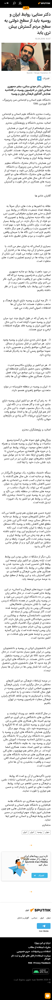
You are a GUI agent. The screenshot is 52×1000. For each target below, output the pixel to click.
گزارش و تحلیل (23, 918)
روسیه (39, 832)
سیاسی (34, 918)
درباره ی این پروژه (43, 943)
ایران (32, 832)
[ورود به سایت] (20, 3)
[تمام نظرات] (48, 996)
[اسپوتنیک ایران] (44, 5)
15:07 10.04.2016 (43, 39)
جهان (47, 832)
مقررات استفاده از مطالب (39, 947)
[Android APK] (41, 971)
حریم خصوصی (23, 952)
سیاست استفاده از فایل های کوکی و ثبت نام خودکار (31, 957)
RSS (30, 963)
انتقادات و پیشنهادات (41, 951)
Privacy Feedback (42, 963)
